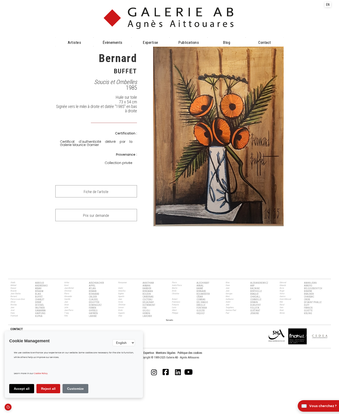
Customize (75, 388)
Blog (226, 42)
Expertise (150, 42)
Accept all (22, 388)
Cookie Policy (41, 373)
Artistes (74, 42)
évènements (112, 42)
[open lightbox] (218, 136)
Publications (188, 42)
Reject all (48, 388)
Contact (264, 42)
